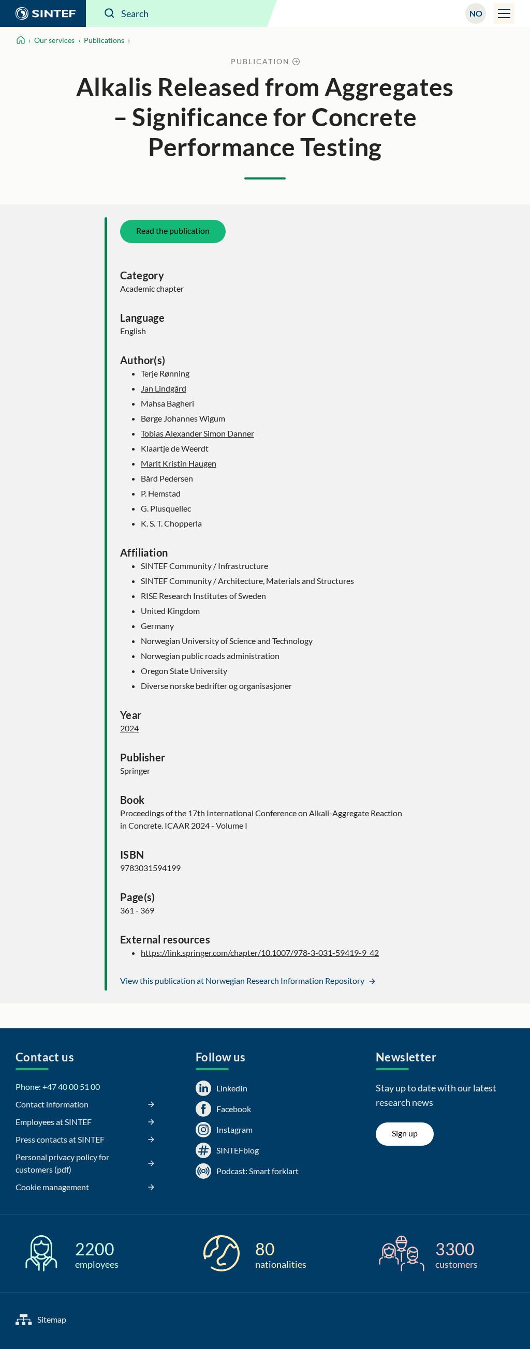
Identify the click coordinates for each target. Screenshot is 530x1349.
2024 (129, 728)
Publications (104, 40)
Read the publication (173, 230)
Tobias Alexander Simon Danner (197, 433)
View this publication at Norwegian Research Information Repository (243, 980)
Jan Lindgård (163, 388)
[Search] (109, 13)
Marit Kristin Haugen (178, 463)
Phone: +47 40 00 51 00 (58, 1086)
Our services (54, 40)
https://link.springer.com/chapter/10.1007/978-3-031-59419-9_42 (260, 952)
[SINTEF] (43, 13)
